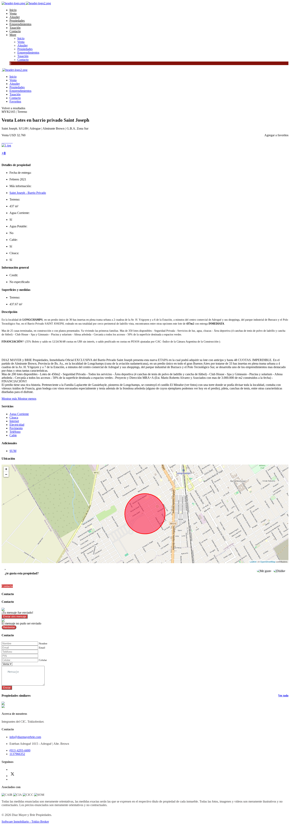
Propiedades (17, 20)
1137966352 (17, 754)
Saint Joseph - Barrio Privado (27, 192)
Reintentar (9, 627)
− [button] (6, 474)
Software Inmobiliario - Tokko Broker (25, 821)
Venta (13, 13)
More (12, 34)
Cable (13, 435)
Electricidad (16, 424)
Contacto (15, 31)
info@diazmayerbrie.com (25, 737)
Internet (14, 421)
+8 (4, 153)
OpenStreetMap (267, 561)
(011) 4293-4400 (19, 750)
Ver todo (283, 695)
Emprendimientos (20, 24)
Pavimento (16, 428)
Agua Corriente (19, 414)
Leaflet (253, 561)
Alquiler (14, 17)
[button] (19, 398)
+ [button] (6, 469)
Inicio (13, 10)
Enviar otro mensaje (14, 616)
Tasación (15, 27)
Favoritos (15, 101)
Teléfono (15, 431)
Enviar (6, 687)
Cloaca (13, 417)
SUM (12, 451)
